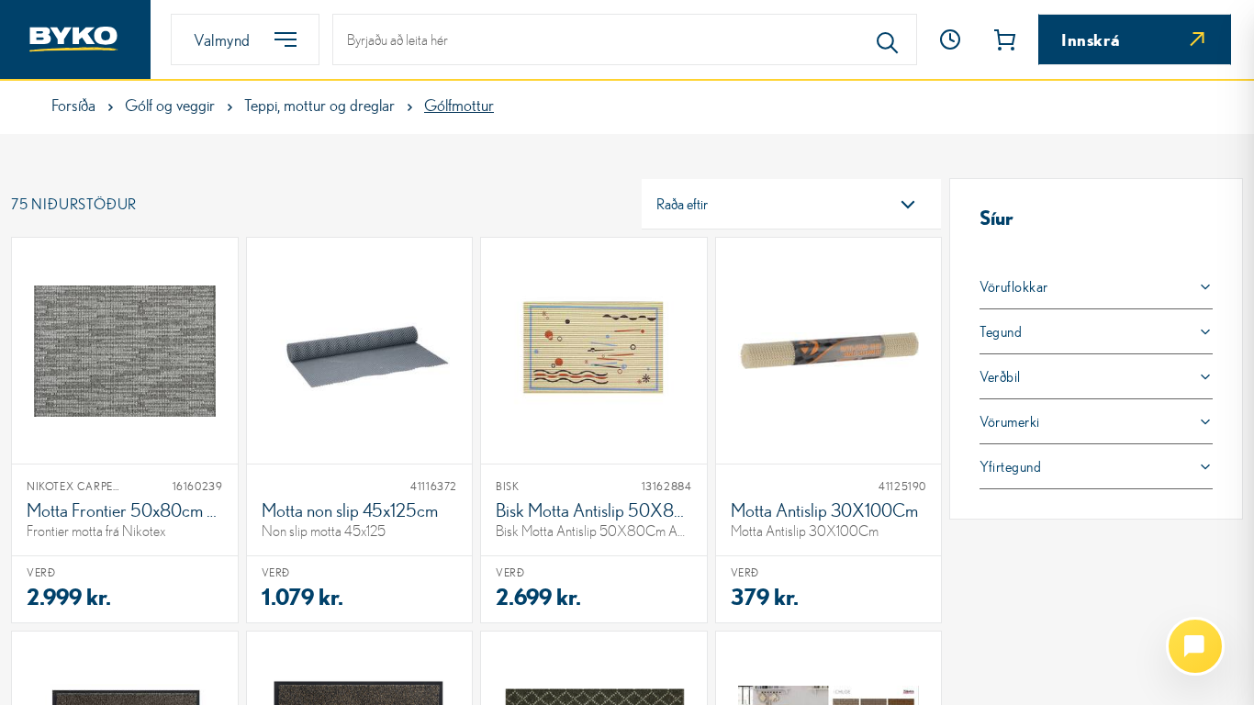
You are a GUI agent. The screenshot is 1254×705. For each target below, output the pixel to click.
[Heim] (75, 39)
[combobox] (791, 204)
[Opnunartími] (950, 39)
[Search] (888, 39)
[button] (950, 39)
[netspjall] (1195, 646)
